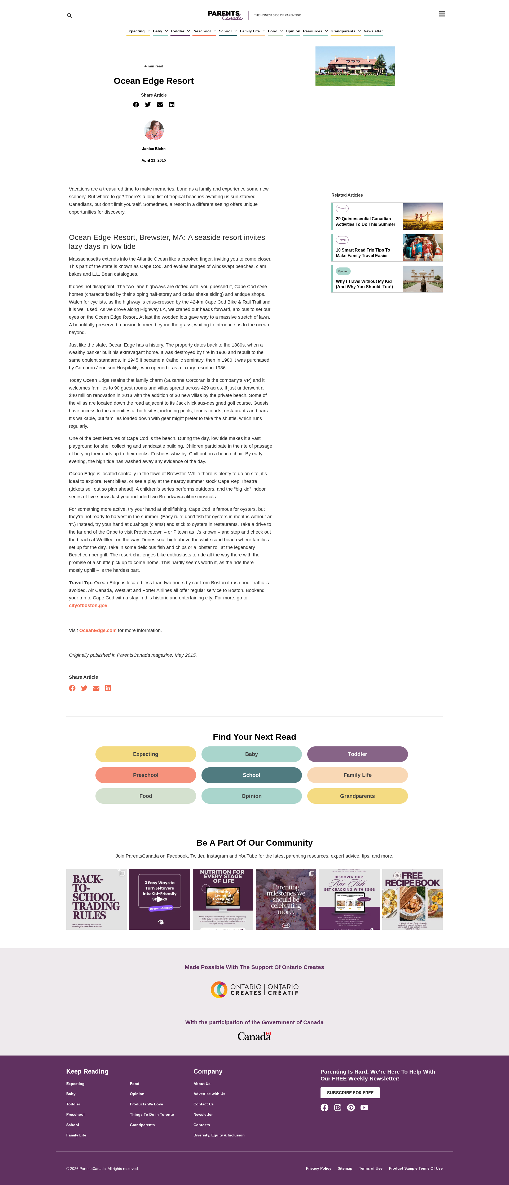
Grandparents (343, 31)
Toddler (177, 31)
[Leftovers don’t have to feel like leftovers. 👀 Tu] (159, 899)
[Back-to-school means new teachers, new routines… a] (96, 899)
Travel (342, 208)
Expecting (135, 31)
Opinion (293, 31)
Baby (157, 31)
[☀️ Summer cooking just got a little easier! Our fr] (412, 899)
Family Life (250, 31)
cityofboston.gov (88, 605)
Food (273, 31)
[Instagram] (338, 1108)
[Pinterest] (351, 1108)
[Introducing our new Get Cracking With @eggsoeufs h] (349, 899)
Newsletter (373, 31)
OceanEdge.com (98, 630)
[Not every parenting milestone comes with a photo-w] (286, 899)
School (225, 31)
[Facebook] (324, 1108)
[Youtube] (364, 1108)
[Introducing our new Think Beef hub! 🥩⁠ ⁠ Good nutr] (223, 899)
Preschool (201, 31)
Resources (312, 31)
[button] (136, 105)
